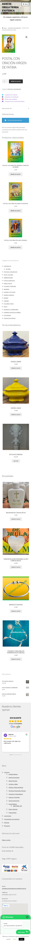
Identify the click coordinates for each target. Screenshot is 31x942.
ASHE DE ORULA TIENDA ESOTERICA (10, 7)
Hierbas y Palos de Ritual (16, 787)
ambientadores (13, 774)
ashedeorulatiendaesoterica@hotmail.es (14, 888)
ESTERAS (8, 269)
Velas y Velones (13, 809)
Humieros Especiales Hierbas (17, 791)
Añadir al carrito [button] (15, 174)
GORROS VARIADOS (9, 295)
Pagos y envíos (6, 840)
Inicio (5, 28)
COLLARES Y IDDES (9, 303)
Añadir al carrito (16, 81)
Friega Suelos (12, 812)
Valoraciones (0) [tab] (6, 108)
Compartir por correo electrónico (14, 101)
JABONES (6, 301)
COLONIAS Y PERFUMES (10, 286)
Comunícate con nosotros (11, 819)
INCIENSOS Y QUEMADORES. (11, 309)
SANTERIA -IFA (17, 806)
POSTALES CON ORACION (14, 28)
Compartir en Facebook (11, 97)
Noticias (6, 822)
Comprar (6, 772)
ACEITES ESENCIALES (9, 280)
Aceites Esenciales (14, 777)
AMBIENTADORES (8, 277)
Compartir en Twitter (11, 95)
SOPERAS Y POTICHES (9, 292)
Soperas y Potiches (14, 797)
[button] (26, 37)
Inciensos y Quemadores (16, 794)
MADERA (6, 298)
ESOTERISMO (7, 315)
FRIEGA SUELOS (8, 283)
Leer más (15, 461)
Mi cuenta (7, 826)
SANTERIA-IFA (7, 266)
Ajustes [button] (15, 939)
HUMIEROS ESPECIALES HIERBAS (12, 312)
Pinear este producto (11, 99)
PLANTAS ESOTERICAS (10, 318)
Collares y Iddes (13, 784)
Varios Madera (13, 804)
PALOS (5, 306)
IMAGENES (6, 289)
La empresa (7, 816)
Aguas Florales (13, 781)
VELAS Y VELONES (8, 275)
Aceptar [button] (21, 939)
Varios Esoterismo (14, 801)
